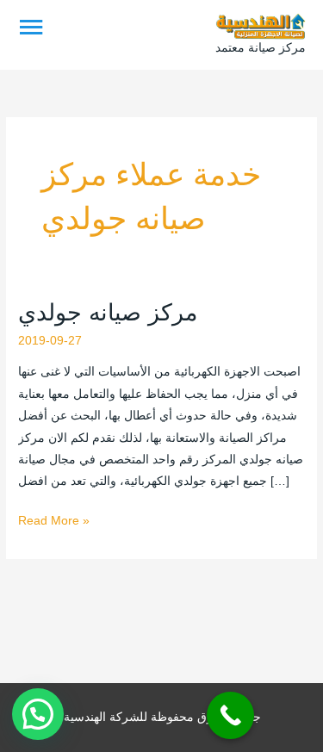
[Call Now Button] (230, 715)
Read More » (54, 518)
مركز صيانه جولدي (107, 312)
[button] (38, 714)
